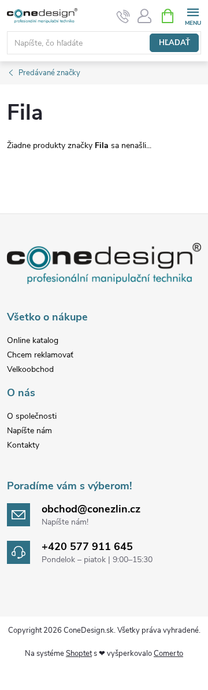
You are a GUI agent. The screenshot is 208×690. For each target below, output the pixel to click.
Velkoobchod (30, 369)
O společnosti (32, 416)
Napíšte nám (29, 430)
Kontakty (23, 445)
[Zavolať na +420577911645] (123, 16)
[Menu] (192, 15)
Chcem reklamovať (40, 354)
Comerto (168, 653)
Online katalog (32, 340)
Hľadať (174, 43)
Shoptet (79, 653)
